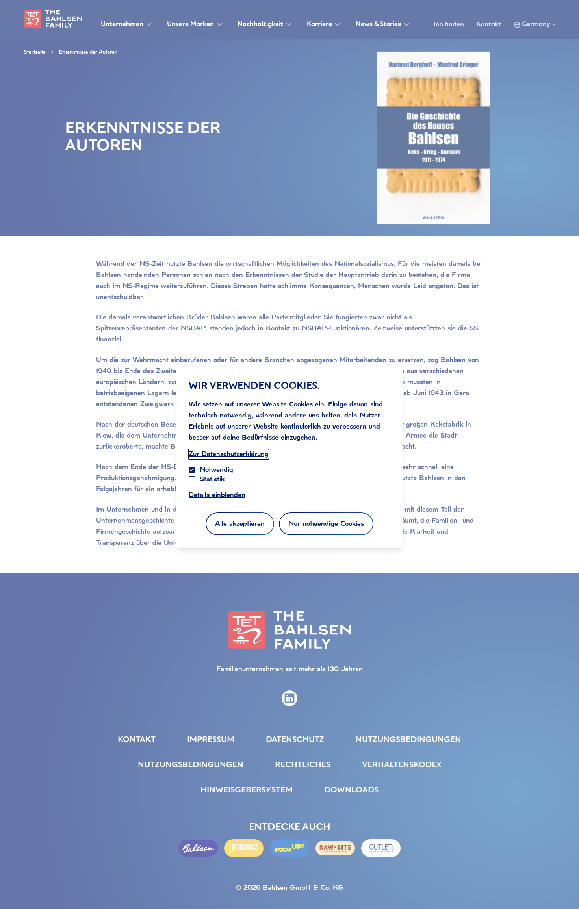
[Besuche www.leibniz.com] (244, 848)
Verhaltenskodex (402, 765)
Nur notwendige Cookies (326, 523)
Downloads (351, 790)
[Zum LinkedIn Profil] (289, 698)
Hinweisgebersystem (246, 790)
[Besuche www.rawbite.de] (335, 848)
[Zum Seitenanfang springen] (563, 887)
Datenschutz (295, 740)
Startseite (35, 52)
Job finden (448, 25)
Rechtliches (302, 765)
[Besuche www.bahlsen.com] (198, 848)
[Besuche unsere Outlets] (381, 848)
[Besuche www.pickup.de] (289, 848)
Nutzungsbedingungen (408, 740)
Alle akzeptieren (240, 523)
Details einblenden (217, 495)
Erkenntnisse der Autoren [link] (88, 52)
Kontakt (489, 25)
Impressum (210, 740)
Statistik (212, 479)
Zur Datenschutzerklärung (229, 454)
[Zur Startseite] (53, 19)
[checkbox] (192, 479)
